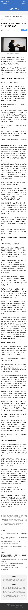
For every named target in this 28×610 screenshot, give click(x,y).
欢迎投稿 (21, 607)
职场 (21, 16)
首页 (2, 20)
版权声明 (25, 607)
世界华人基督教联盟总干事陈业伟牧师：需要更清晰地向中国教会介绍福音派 (14, 555)
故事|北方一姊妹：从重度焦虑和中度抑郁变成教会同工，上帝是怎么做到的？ (14, 538)
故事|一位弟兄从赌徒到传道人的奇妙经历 (10, 541)
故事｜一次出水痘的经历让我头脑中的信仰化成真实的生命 (14, 534)
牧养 (14, 16)
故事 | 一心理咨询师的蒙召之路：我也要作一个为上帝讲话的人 (13, 547)
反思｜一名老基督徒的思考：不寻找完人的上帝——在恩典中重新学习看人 (14, 568)
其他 (6, 20)
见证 (11, 16)
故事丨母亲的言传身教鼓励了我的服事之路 (11, 543)
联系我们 (17, 607)
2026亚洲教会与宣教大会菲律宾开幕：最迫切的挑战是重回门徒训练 (14, 560)
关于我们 (12, 607)
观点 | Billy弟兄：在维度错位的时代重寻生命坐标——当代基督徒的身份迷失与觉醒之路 (13, 564)
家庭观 (17, 16)
